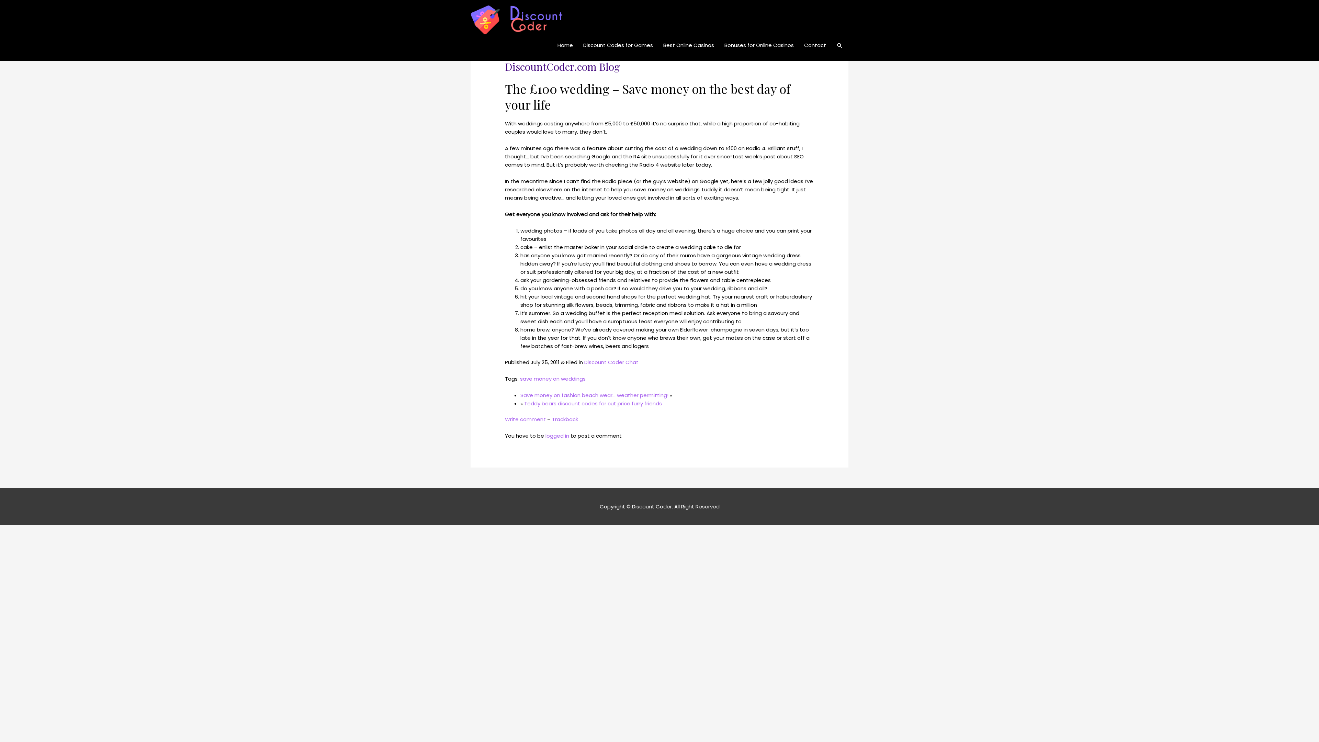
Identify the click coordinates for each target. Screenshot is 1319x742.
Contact (815, 45)
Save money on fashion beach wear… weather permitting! (594, 395)
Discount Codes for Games (618, 45)
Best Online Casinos (688, 45)
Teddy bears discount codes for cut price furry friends (593, 403)
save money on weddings (553, 378)
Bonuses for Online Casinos (759, 45)
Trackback (565, 419)
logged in (557, 435)
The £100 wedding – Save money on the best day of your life (647, 96)
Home (565, 45)
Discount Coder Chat (611, 362)
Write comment (525, 419)
